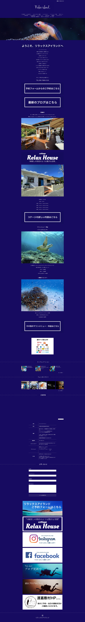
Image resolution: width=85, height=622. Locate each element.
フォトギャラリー (45, 14)
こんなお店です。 (28, 14)
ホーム (23, 14)
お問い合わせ (47, 15)
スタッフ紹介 (52, 16)
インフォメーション (40, 15)
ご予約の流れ (26, 15)
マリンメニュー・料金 (54, 14)
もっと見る (60, 372)
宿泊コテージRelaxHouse (44, 16)
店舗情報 (53, 15)
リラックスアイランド (42, 617)
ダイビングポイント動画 (36, 14)
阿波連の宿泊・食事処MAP (35, 16)
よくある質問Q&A (32, 15)
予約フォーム (61, 14)
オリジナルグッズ (59, 15)
